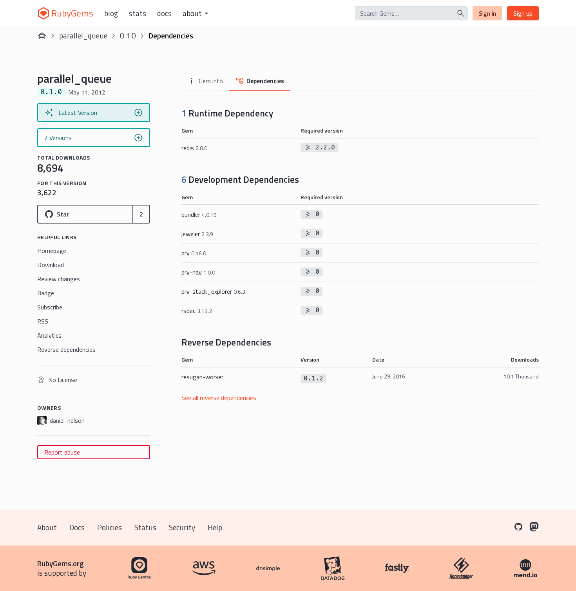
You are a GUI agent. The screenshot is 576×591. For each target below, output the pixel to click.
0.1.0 (128, 35)
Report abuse (62, 452)
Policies (109, 527)
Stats (137, 13)
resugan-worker (202, 377)
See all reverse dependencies (218, 397)
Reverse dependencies (66, 349)
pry (193, 253)
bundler (199, 214)
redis (194, 148)
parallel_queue (83, 35)
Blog (111, 13)
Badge (45, 293)
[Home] (42, 35)
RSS (42, 321)
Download (50, 264)
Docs (164, 13)
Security (182, 527)
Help (215, 527)
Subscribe (49, 307)
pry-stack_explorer (213, 291)
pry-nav (198, 272)
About (47, 527)
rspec (196, 310)
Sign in (487, 13)
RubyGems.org (60, 563)
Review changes (58, 279)
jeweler (197, 233)
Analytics (49, 335)
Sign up (523, 13)
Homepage (51, 250)
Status (145, 527)
